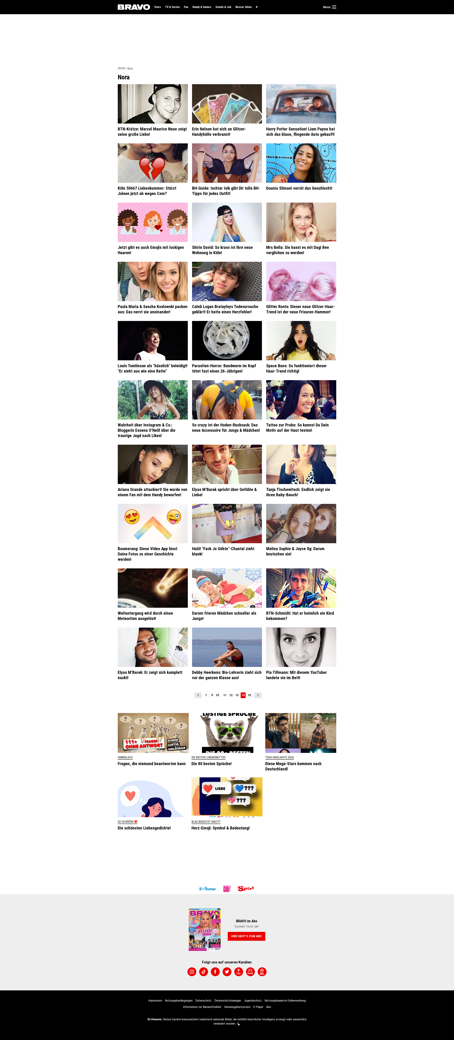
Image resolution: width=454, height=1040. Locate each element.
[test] (238, 971)
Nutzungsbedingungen (179, 1000)
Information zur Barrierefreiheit (202, 1007)
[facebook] (215, 971)
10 (217, 695)
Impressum (155, 1000)
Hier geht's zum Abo (246, 936)
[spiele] (250, 971)
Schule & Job (223, 7)
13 (237, 695)
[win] (262, 971)
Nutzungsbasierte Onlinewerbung (285, 1000)
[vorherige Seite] (198, 695)
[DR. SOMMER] (207, 888)
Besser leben (244, 7)
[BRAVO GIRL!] (227, 888)
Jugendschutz (253, 1000)
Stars (157, 7)
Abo (268, 1007)
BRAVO (122, 68)
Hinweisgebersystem (237, 1007)
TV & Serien (172, 7)
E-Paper (258, 1007)
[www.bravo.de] (134, 7)
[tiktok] (203, 971)
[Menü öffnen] (334, 7)
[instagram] (191, 971)
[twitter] (227, 971)
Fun (186, 7)
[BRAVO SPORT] (246, 888)
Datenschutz (203, 1000)
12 (230, 695)
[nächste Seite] (258, 695)
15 (249, 695)
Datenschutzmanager (227, 1000)
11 (224, 695)
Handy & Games (201, 7)
